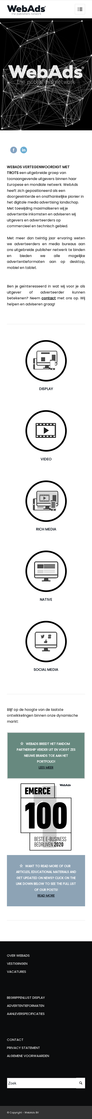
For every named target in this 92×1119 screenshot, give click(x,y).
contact (49, 298)
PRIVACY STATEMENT (23, 1047)
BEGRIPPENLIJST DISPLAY (26, 997)
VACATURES (16, 971)
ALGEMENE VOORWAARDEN (28, 1055)
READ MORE (46, 895)
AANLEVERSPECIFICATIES (26, 1013)
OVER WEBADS (18, 955)
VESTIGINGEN (17, 963)
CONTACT (15, 1039)
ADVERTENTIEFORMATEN (25, 1005)
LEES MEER (46, 767)
